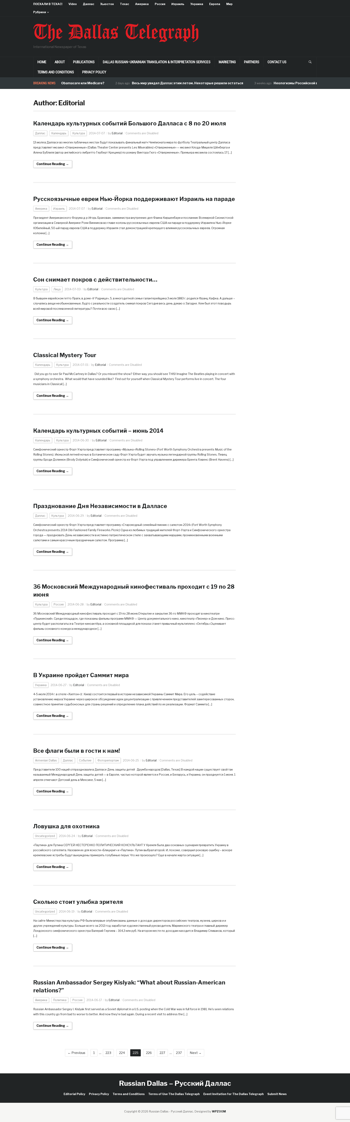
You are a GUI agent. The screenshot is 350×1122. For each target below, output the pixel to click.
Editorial (117, 133)
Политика (59, 1000)
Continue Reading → (52, 164)
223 (108, 1053)
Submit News (277, 1094)
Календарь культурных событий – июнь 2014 (98, 430)
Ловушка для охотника (66, 826)
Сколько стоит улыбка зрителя (78, 901)
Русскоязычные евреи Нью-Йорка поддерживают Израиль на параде (134, 198)
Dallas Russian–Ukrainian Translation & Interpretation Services (156, 62)
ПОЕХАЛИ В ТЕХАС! (47, 4)
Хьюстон (107, 4)
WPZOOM (219, 1111)
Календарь (58, 133)
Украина (196, 4)
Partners (251, 62)
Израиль (177, 4)
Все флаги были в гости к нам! (76, 750)
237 (179, 1053)
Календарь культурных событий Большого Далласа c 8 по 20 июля (129, 123)
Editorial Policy (74, 1094)
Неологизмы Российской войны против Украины (298, 83)
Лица (57, 289)
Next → (196, 1053)
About (60, 62)
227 (162, 1053)
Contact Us (277, 62)
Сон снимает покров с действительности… (95, 279)
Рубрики (39, 12)
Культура (78, 133)
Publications (84, 62)
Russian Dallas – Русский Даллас (175, 1083)
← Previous (76, 1053)
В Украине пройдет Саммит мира (81, 675)
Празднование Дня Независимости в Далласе (100, 506)
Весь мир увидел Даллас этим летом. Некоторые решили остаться (172, 83)
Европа (214, 4)
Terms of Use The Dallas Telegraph (174, 1094)
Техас (124, 4)
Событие (85, 760)
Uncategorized (45, 836)
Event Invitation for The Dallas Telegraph (233, 1094)
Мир (229, 4)
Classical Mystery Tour (64, 355)
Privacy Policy (94, 72)
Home (41, 62)
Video (72, 4)
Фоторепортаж (108, 760)
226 (149, 1053)
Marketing (227, 62)
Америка (142, 4)
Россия (160, 4)
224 (122, 1053)
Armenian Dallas (46, 760)
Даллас (88, 4)
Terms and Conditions (55, 72)
